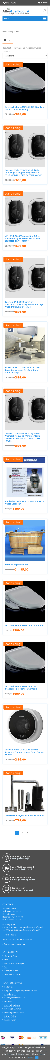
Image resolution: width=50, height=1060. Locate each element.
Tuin (6, 967)
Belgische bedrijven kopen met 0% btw (20, 990)
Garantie (8, 1001)
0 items (44, 3)
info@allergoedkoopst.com (13, 944)
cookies (29, 1057)
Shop (11, 31)
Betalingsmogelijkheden (14, 997)
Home (5, 31)
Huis (6, 959)
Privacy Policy (10, 1016)
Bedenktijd (8, 987)
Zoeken (46, 10)
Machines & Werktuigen (14, 963)
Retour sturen (10, 1020)
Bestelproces (10, 994)
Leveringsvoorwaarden (14, 1012)
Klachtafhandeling (12, 1005)
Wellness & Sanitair (12, 974)
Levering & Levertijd (12, 1009)
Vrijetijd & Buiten (11, 970)
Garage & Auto (10, 956)
